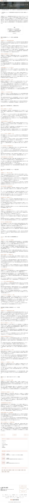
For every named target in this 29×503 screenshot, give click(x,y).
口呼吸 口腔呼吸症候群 (4, 444)
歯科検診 (5, 471)
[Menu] (28, 1)
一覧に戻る (14, 434)
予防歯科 (3, 471)
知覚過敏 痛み (3, 447)
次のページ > (26, 434)
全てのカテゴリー (4, 440)
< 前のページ (2, 434)
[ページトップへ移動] (27, 489)
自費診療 (8, 471)
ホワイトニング (4, 443)
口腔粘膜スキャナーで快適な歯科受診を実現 (15, 30)
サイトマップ (21, 497)
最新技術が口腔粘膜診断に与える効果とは (14, 31)
